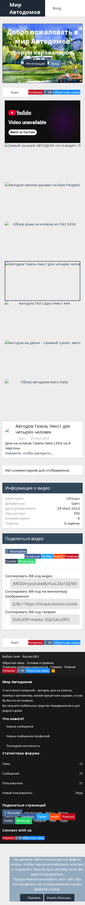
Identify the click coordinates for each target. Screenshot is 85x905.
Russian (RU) (30, 657)
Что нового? (13, 718)
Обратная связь (13, 663)
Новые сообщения (19, 726)
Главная (70, 667)
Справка (56, 667)
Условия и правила (40, 663)
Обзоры (73, 498)
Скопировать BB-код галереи (30, 611)
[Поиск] (79, 8)
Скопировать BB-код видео (28, 575)
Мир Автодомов (24, 8)
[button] (5, 8)
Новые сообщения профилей (28, 736)
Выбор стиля (11, 657)
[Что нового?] (69, 8)
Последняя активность (23, 746)
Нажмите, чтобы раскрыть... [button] (29, 453)
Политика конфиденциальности (25, 667)
